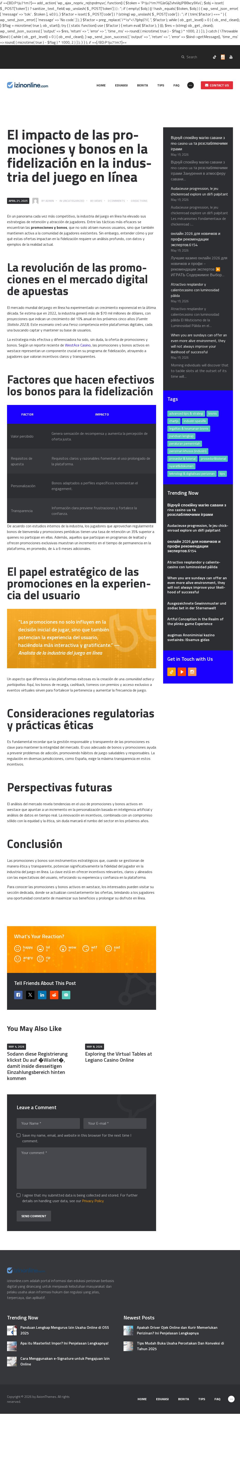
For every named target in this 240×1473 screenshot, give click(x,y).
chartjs (174, 420)
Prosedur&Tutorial (213, 458)
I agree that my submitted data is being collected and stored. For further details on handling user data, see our (80, 1198)
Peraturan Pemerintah (184, 443)
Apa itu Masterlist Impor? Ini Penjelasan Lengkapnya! (64, 1343)
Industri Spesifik (195, 420)
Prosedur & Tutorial (182, 458)
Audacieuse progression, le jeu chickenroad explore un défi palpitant (199, 191)
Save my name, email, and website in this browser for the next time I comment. (76, 1138)
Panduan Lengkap (181, 435)
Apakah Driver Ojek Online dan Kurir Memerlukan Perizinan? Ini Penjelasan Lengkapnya (177, 1330)
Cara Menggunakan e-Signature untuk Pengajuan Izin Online (65, 1361)
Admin (49, 200)
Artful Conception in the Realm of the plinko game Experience (195, 621)
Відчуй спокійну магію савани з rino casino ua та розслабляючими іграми (199, 143)
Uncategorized (73, 200)
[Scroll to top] (230, 1466)
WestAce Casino (78, 345)
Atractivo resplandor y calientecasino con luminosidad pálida (195, 289)
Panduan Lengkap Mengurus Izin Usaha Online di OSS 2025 (64, 1330)
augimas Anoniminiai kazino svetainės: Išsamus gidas (191, 637)
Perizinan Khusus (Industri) (187, 450)
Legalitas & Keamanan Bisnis (188, 428)
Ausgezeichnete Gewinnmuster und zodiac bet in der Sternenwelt (196, 605)
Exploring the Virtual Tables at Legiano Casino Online (118, 1057)
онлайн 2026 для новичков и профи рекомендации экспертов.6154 (195, 239)
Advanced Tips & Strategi (186, 413)
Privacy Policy (93, 1201)
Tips (222, 473)
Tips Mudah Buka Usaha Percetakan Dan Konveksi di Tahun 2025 (180, 1346)
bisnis (212, 413)
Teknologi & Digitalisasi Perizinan (192, 473)
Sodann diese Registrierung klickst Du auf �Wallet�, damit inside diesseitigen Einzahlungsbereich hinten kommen (37, 1066)
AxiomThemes (46, 1396)
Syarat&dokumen (181, 465)
